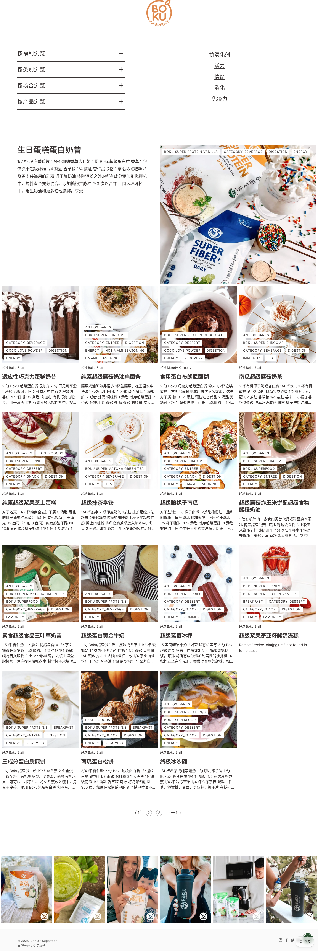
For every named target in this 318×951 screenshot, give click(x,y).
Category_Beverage (243, 151)
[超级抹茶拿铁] (119, 450)
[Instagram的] (281, 940)
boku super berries (24, 461)
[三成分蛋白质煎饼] (40, 709)
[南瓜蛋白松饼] (119, 709)
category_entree (102, 342)
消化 (219, 88)
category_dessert (182, 342)
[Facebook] (287, 940)
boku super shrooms (105, 335)
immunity (252, 358)
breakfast (253, 601)
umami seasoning (102, 358)
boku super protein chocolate (194, 335)
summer (191, 617)
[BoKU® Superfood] (159, 13)
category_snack (22, 476)
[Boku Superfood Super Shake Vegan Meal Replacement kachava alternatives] (26, 889)
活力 (219, 66)
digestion (58, 350)
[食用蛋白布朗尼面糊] (198, 324)
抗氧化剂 (219, 55)
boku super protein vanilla (270, 594)
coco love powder (24, 350)
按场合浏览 (31, 85)
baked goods (50, 453)
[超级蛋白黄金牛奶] (119, 583)
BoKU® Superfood (44, 941)
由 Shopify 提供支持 (31, 945)
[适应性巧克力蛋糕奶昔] (40, 324)
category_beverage (25, 342)
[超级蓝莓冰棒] (198, 583)
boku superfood (259, 468)
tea (270, 358)
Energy (301, 151)
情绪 (219, 77)
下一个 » (174, 813)
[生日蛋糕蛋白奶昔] (238, 214)
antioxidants (98, 327)
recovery (193, 358)
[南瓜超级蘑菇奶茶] (277, 324)
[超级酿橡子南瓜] (198, 450)
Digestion (278, 151)
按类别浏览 (31, 69)
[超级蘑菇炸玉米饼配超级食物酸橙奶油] (277, 450)
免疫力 (219, 99)
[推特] (293, 940)
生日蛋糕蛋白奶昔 (49, 150)
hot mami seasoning (125, 350)
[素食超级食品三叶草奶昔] (40, 583)
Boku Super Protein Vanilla (191, 151)
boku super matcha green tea (114, 468)
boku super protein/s (106, 601)
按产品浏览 (31, 101)
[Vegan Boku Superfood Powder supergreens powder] (238, 889)
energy (13, 358)
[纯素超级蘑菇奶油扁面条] (119, 324)
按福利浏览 (31, 53)
